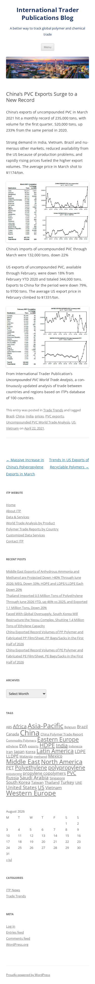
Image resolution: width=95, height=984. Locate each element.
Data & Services (17, 517)
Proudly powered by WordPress (28, 975)
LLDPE (12, 756)
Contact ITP (15, 541)
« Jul (9, 859)
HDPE (47, 745)
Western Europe (31, 792)
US (73, 422)
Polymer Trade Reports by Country (32, 529)
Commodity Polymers (21, 740)
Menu (47, 47)
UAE (78, 782)
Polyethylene (31, 767)
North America (61, 761)
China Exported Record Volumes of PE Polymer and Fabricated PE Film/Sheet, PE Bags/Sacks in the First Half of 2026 (44, 656)
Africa (20, 726)
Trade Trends (53, 410)
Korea (30, 751)
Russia (12, 778)
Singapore (57, 778)
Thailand (52, 782)
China (20, 416)
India (29, 416)
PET (10, 767)
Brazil (10, 416)
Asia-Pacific (45, 725)
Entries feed (15, 932)
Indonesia (75, 746)
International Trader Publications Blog (47, 14)
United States (21, 787)
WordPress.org (17, 944)
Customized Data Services (25, 535)
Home (10, 505)
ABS (9, 727)
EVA (23, 746)
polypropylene (66, 767)
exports (33, 746)
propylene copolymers (44, 773)
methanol (40, 756)
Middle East (23, 761)
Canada (12, 733)
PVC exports (54, 416)
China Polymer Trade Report (62, 734)
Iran (9, 751)
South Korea (18, 782)
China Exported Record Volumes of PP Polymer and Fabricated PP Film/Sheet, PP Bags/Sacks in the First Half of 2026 (45, 638)
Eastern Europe (58, 739)
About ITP (13, 511)
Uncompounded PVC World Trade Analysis (38, 422)
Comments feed (18, 938)
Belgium (70, 727)
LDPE (80, 751)
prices (39, 416)
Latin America (55, 751)
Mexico (55, 756)
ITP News (13, 890)
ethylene (12, 746)
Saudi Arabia (34, 777)
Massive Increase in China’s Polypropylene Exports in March (25, 466)
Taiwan (37, 782)
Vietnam (12, 428)
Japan (19, 751)
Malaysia (26, 756)
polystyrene (14, 774)
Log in (10, 926)
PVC (71, 772)
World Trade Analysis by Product (30, 523)
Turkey (67, 782)
